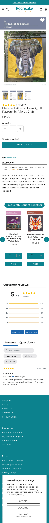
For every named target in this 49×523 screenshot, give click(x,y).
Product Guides (9, 417)
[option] (24, 51)
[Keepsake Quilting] (24, 9)
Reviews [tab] (10, 342)
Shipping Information (12, 464)
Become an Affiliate (12, 432)
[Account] (40, 9)
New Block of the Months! (24, 3)
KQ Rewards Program (13, 436)
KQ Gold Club (13, 170)
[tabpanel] (24, 370)
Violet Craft (10, 157)
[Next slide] (46, 239)
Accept (23, 501)
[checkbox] (10, 361)
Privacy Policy (9, 472)
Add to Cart (24, 144)
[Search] (8, 9)
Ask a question (17, 332)
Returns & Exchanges (12, 460)
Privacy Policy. (17, 494)
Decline (23, 508)
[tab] (27, 343)
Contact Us (7, 412)
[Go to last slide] (2, 239)
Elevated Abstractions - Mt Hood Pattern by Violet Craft (14, 237)
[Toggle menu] (3, 9)
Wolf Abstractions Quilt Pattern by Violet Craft (35, 236)
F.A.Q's (5, 404)
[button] (10, 139)
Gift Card (6, 444)
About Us (6, 408)
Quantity (6, 123)
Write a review (31, 332)
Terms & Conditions (11, 468)
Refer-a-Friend (9, 440)
